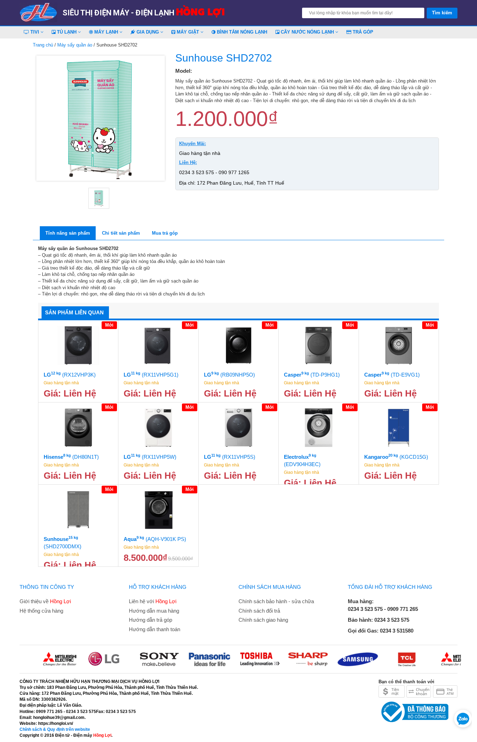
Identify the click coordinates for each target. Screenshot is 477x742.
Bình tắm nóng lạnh (241, 32)
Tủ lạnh (67, 32)
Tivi (35, 32)
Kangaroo (396, 456)
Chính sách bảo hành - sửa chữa (276, 601)
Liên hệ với (152, 601)
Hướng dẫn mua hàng (154, 611)
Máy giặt (187, 32)
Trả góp (362, 32)
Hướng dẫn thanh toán (154, 629)
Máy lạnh (106, 32)
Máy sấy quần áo (74, 45)
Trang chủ (43, 45)
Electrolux (302, 460)
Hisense (71, 456)
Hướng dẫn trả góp (150, 620)
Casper (312, 374)
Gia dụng (147, 32)
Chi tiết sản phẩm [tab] (121, 233)
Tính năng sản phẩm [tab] (67, 233)
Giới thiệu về (45, 601)
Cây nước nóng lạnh (307, 32)
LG (70, 374)
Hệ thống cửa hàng (41, 611)
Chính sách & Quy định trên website (55, 729)
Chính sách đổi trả (259, 611)
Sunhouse (62, 542)
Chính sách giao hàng (263, 620)
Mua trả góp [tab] (165, 233)
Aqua (155, 538)
